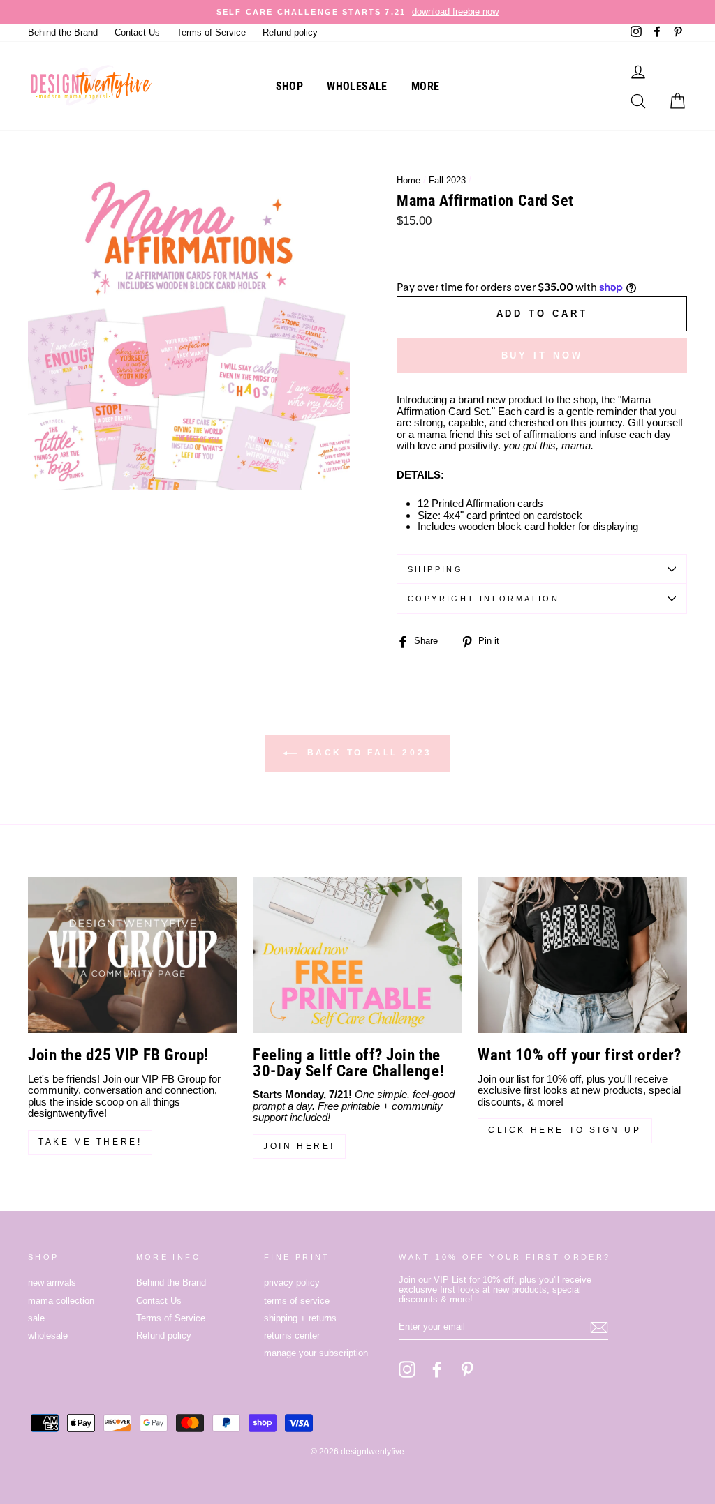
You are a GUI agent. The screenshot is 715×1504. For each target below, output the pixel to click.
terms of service (297, 1300)
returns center (292, 1335)
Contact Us (137, 32)
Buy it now (542, 355)
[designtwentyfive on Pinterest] (467, 1369)
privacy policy (292, 1282)
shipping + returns (300, 1318)
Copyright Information (483, 598)
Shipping (435, 569)
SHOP (290, 86)
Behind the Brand (63, 32)
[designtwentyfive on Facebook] (437, 1369)
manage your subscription (316, 1353)
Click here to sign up (565, 1130)
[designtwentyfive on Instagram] (407, 1369)
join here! (299, 1146)
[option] (357, 12)
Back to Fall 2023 (367, 753)
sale (36, 1318)
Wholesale (357, 86)
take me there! (90, 1142)
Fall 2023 (447, 180)
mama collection (61, 1300)
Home (408, 180)
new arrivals (52, 1282)
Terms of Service (211, 32)
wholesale (48, 1335)
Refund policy (290, 32)
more (425, 86)
